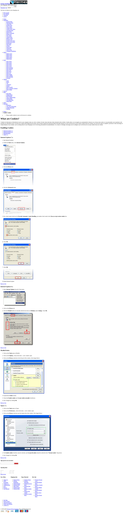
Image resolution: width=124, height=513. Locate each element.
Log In (5, 16)
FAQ (4, 486)
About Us (5, 479)
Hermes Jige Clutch (27, 492)
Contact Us (6, 483)
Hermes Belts (16, 488)
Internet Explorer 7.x (8, 130)
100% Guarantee (5, 482)
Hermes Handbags (15, 482)
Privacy (5, 487)
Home (4, 111)
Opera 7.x (5, 134)
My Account (6, 12)
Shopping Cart (4, 7)
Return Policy (16, 479)
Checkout (5, 15)
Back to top (3, 474)
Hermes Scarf (16, 487)
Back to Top (3, 283)
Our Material (6, 488)
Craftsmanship (6, 485)
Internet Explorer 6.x (8, 132)
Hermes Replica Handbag (13, 509)
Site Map (5, 500)
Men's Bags (16, 486)
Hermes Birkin (16, 483)
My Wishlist (6, 14)
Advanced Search (7, 502)
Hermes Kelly (16, 485)
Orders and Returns (7, 504)
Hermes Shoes (27, 479)
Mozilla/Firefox (6, 133)
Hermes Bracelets (26, 482)
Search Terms (6, 501)
